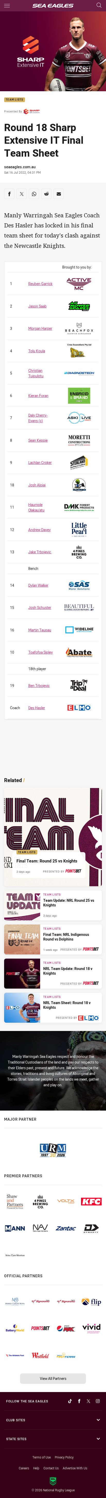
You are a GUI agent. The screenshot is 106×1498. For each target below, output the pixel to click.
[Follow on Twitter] (88, 1401)
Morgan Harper (40, 328)
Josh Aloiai (37, 485)
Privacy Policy (64, 1457)
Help (36, 1468)
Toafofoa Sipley (40, 652)
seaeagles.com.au (20, 166)
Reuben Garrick (40, 283)
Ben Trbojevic (39, 685)
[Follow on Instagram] (98, 1401)
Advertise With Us (75, 1468)
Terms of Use (41, 1457)
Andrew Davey (39, 529)
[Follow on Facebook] (79, 1401)
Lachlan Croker (40, 462)
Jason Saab (37, 306)
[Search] (99, 5)
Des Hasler (36, 707)
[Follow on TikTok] (70, 1401)
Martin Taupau (39, 630)
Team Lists (14, 100)
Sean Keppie (38, 440)
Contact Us (51, 1468)
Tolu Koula (36, 350)
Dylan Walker (38, 585)
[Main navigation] (7, 6)
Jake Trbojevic (40, 551)
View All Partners (53, 1378)
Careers (24, 1468)
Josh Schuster (39, 607)
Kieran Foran (38, 395)
